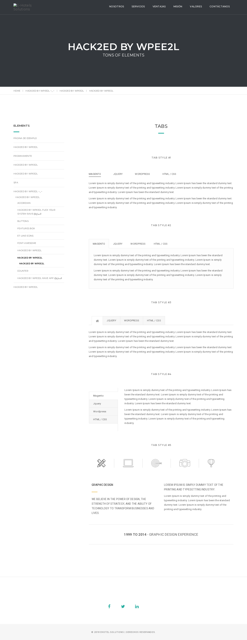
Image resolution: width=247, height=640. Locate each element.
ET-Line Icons (25, 235)
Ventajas (159, 6)
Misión (177, 6)
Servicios (138, 6)
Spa (16, 182)
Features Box (26, 228)
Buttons (23, 221)
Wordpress (137, 243)
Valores (196, 6)
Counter (22, 270)
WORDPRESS (142, 174)
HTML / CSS (169, 174)
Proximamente (23, 156)
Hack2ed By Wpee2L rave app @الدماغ (39, 278)
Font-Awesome (26, 243)
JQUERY (118, 174)
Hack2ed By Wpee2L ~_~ (39, 90)
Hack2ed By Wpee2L (72, 90)
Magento (99, 243)
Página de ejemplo (25, 138)
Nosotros (116, 6)
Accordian (23, 203)
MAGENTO (95, 174)
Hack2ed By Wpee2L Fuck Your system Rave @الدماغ (36, 212)
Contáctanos (220, 6)
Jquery (118, 243)
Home (17, 90)
